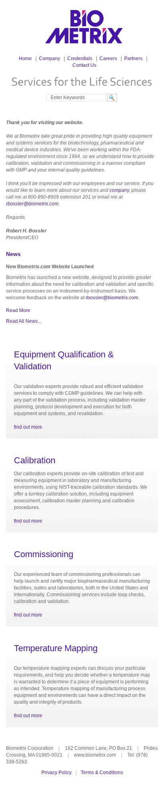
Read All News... (23, 321)
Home (25, 58)
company (119, 190)
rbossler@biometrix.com (32, 204)
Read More (18, 310)
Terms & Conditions (102, 772)
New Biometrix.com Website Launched (50, 266)
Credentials (79, 58)
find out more (28, 427)
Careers (108, 58)
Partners (133, 58)
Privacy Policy (56, 772)
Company (49, 58)
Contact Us (84, 65)
